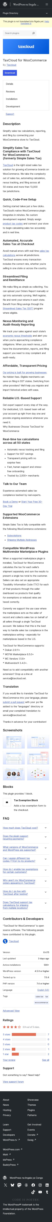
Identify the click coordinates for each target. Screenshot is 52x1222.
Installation (11, 98)
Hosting (7, 1110)
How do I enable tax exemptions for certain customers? (20, 870)
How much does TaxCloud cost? (20, 827)
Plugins (31, 1110)
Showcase (33, 1099)
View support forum (13, 1081)
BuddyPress (11, 1164)
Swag (31, 1139)
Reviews (10, 91)
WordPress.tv (11, 1139)
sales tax (39, 996)
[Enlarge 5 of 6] (20, 770)
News (6, 1104)
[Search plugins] (33, 33)
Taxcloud (11, 64)
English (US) (43, 990)
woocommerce (41, 1002)
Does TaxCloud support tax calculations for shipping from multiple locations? (17, 905)
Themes (31, 1104)
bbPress (9, 1159)
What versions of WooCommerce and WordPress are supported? (20, 848)
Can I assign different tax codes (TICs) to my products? (19, 859)
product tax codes (13, 223)
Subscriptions (14, 535)
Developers (9, 1134)
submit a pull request (13, 702)
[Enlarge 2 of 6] (45, 738)
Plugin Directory (10, 13)
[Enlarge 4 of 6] (45, 754)
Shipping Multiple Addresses (22, 539)
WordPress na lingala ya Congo (26, 1177)
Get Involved (34, 1124)
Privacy (7, 1115)
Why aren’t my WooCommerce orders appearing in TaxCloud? (19, 881)
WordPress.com (13, 1149)
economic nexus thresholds (17, 335)
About (6, 1099)
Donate (32, 1134)
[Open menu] (47, 4)
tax (46, 996)
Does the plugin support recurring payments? (15, 837)
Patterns (32, 1115)
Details (9, 83)
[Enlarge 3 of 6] (20, 754)
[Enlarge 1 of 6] (20, 738)
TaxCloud (8, 165)
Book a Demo (10, 501)
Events (31, 1129)
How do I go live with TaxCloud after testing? (15, 892)
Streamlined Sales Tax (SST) (18, 308)
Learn (6, 1124)
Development (13, 106)
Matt (7, 1154)
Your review (9, 1059)
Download (10, 73)
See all (45, 1059)
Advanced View (11, 1010)
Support (10, 114)
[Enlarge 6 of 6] (45, 770)
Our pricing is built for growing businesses (25, 372)
